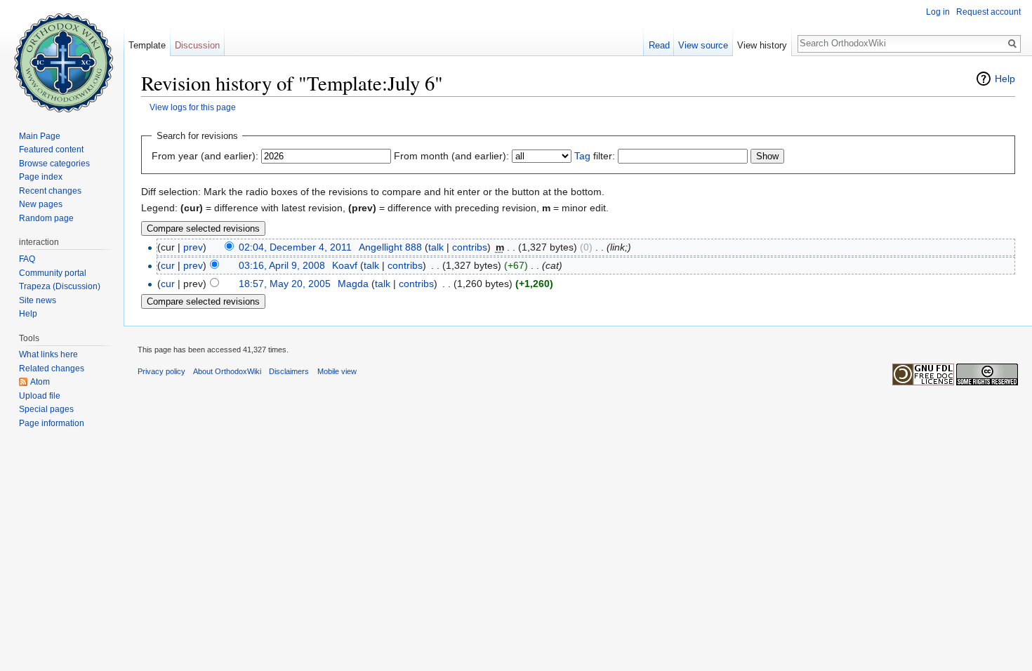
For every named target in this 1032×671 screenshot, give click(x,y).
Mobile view (337, 371)
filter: (594, 155)
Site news (37, 300)
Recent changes (50, 191)
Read (659, 45)
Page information (51, 423)
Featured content (51, 149)
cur (168, 265)
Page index (40, 177)
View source (703, 45)
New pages (40, 204)
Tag (582, 155)
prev (193, 247)
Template (147, 45)
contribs (469, 247)
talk (436, 247)
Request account (988, 12)
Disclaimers (289, 371)
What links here (48, 354)
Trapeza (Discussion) (59, 286)
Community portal (52, 273)
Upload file (39, 396)
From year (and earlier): (205, 155)
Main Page (39, 136)
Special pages (46, 409)
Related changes (51, 368)
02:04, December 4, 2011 (295, 247)
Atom (40, 382)
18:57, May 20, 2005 (285, 283)
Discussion (197, 45)
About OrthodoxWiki (227, 371)
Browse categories (54, 163)
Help (1005, 78)
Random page (46, 218)
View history (762, 45)
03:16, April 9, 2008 (282, 265)
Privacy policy (161, 371)
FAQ (27, 259)
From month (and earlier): (451, 155)
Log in (938, 12)
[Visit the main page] (62, 56)
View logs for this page (193, 107)
